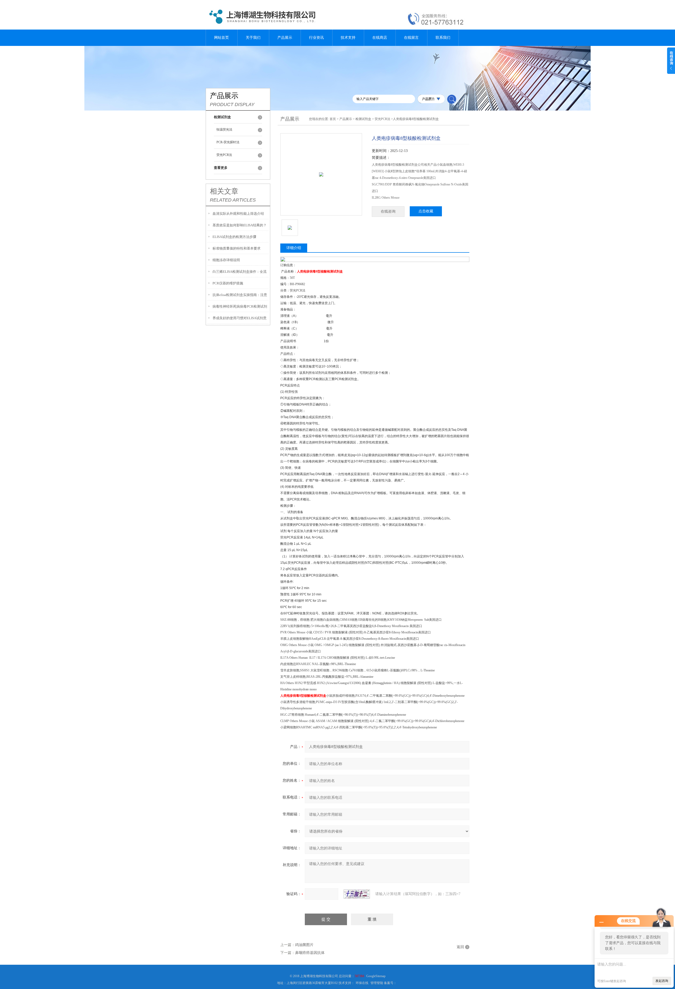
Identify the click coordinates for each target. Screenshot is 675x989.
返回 (460, 947)
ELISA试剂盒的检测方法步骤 (234, 237)
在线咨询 (388, 211)
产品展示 (284, 38)
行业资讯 (316, 38)
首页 (333, 119)
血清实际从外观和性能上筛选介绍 (238, 214)
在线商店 (379, 38)
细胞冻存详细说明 (226, 260)
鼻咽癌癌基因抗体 (310, 953)
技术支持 (348, 38)
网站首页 (221, 38)
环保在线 (362, 983)
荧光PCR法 (224, 155)
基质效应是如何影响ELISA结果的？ (240, 225)
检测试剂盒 (363, 119)
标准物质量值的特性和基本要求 (237, 248)
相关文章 (224, 191)
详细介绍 (293, 248)
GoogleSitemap (375, 976)
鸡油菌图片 (304, 945)
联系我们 (443, 38)
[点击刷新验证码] (357, 894)
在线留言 (411, 38)
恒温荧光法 (224, 129)
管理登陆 (376, 983)
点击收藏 (425, 211)
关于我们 (253, 38)
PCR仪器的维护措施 (228, 283)
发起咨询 (661, 981)
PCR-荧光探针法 (227, 142)
